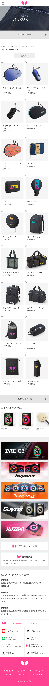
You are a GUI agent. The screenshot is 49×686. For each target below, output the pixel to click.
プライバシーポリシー (37, 671)
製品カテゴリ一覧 (24, 34)
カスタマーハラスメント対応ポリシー (32, 675)
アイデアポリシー (10, 675)
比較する (24, 56)
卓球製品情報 (17, 623)
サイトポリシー (21, 671)
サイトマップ (8, 671)
